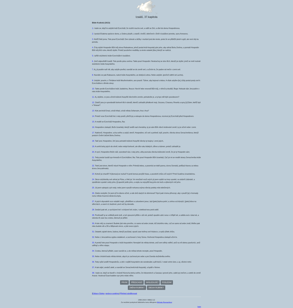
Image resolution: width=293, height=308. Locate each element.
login (199, 307)
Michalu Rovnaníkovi (164, 302)
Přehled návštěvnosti (128, 293)
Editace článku (98, 293)
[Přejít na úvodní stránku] (146, 7)
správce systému (112, 293)
